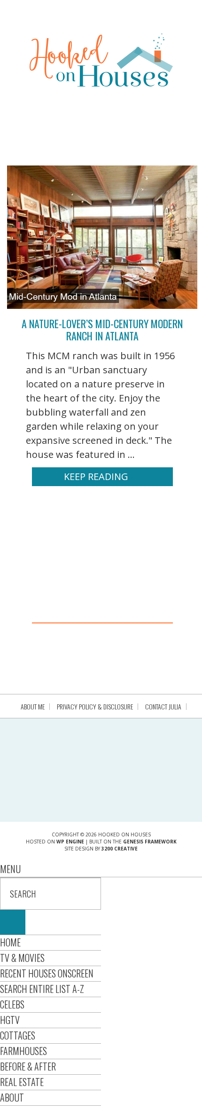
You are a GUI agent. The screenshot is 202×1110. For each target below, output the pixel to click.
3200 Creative (119, 848)
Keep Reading (96, 476)
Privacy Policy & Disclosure (95, 706)
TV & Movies (22, 958)
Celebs (12, 1004)
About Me (33, 706)
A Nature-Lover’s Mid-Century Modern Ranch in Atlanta (102, 329)
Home (10, 942)
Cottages (17, 1035)
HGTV (10, 1020)
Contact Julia (163, 706)
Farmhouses (23, 1051)
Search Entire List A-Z (42, 989)
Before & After (28, 1066)
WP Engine (70, 841)
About (12, 1097)
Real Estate (22, 1082)
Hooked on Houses (101, 59)
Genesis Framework (150, 841)
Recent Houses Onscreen (46, 973)
